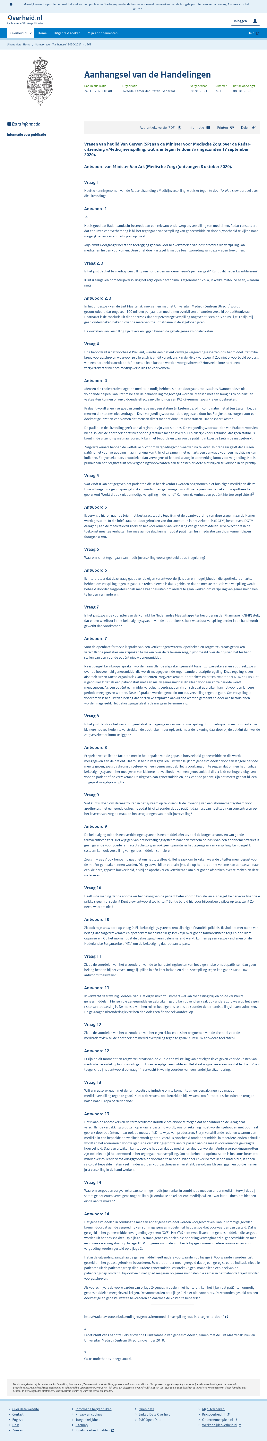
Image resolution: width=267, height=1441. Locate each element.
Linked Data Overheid (154, 1414)
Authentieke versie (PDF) (158, 128)
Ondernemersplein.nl (217, 1419)
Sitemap (82, 1425)
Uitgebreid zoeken (67, 33)
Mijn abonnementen (103, 33)
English (17, 1419)
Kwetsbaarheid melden (93, 1430)
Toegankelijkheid (88, 1419)
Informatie (196, 127)
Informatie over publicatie (26, 134)
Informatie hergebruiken (94, 1409)
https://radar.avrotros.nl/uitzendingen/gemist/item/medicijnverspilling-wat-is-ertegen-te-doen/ (154, 1316)
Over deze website (25, 1409)
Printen (222, 127)
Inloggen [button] (240, 21)
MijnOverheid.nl (213, 1409)
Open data (146, 1409)
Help (15, 1425)
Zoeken (17, 1430)
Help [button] (251, 33)
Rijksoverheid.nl (213, 1414)
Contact (17, 1414)
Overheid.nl (18, 34)
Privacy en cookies (89, 1414)
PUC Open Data (150, 1419)
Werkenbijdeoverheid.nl (219, 1425)
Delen (245, 127)
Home (42, 33)
